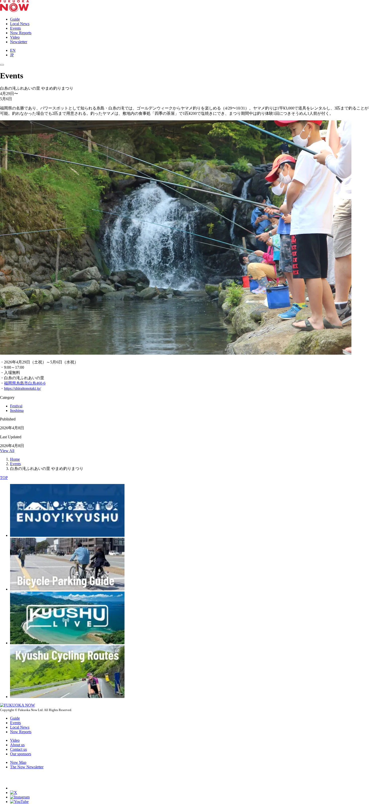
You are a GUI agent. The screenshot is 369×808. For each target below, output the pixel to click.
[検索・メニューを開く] (2, 65)
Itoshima (17, 410)
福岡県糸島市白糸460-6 (24, 383)
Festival (16, 406)
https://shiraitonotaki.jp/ (22, 388)
